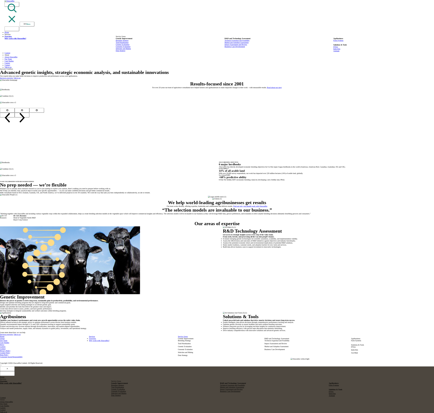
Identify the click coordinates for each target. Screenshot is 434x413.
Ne (1, 345)
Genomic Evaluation (123, 47)
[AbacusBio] (9, 1)
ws (3, 345)
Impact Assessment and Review (236, 45)
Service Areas (183, 336)
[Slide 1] (7, 110)
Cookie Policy (5, 353)
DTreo (335, 47)
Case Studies (9, 61)
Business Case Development (235, 47)
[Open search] (12, 4)
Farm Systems (338, 40)
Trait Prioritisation (122, 43)
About (2, 339)
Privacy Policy (5, 351)
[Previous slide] (7, 115)
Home (7, 32)
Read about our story (274, 87)
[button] (1, 365)
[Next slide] (22, 115)
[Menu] (12, 28)
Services (92, 336)
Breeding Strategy (122, 40)
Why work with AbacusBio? (99, 341)
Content (7, 53)
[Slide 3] (36, 110)
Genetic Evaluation (122, 45)
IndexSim (336, 49)
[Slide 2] (22, 110)
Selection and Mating (123, 49)
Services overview (6, 78)
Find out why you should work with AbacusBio (250, 206)
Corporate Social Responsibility (11, 357)
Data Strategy (120, 51)
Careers (7, 63)
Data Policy (4, 355)
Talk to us (8, 67)
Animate (336, 51)
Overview (92, 339)
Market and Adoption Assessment (237, 43)
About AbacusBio (11, 57)
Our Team (8, 59)
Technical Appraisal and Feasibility (237, 40)
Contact (7, 65)
